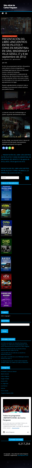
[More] (12, 148)
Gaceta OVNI (4, 381)
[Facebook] (3, 148)
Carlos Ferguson (5, 376)
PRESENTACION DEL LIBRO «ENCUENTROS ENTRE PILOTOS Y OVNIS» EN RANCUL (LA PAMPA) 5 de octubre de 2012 (15, 170)
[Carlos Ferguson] (2, 13)
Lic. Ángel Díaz (4, 383)
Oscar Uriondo (4, 390)
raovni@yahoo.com (23, 455)
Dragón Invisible (5, 378)
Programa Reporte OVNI (7, 393)
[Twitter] (6, 148)
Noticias (3, 388)
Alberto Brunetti (5, 374)
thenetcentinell (17, 59)
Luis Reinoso (4, 386)
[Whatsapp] (9, 148)
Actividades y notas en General (9, 36)
